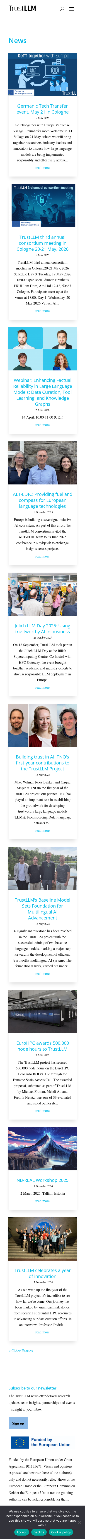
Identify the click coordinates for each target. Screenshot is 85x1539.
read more (42, 167)
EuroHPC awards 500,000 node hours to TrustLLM (42, 1046)
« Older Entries (21, 1350)
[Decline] (79, 1522)
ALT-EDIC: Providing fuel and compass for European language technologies (42, 500)
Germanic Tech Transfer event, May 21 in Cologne (43, 109)
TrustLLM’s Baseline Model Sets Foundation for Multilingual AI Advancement (42, 909)
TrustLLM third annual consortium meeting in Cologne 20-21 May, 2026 (42, 243)
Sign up (18, 1423)
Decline (39, 1532)
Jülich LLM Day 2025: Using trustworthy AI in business (42, 629)
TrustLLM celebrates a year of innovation (43, 1273)
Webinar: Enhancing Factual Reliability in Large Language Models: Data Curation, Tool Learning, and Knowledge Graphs (42, 392)
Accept (22, 1532)
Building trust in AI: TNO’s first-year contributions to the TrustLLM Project (42, 763)
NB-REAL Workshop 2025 (42, 1180)
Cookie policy (61, 1532)
